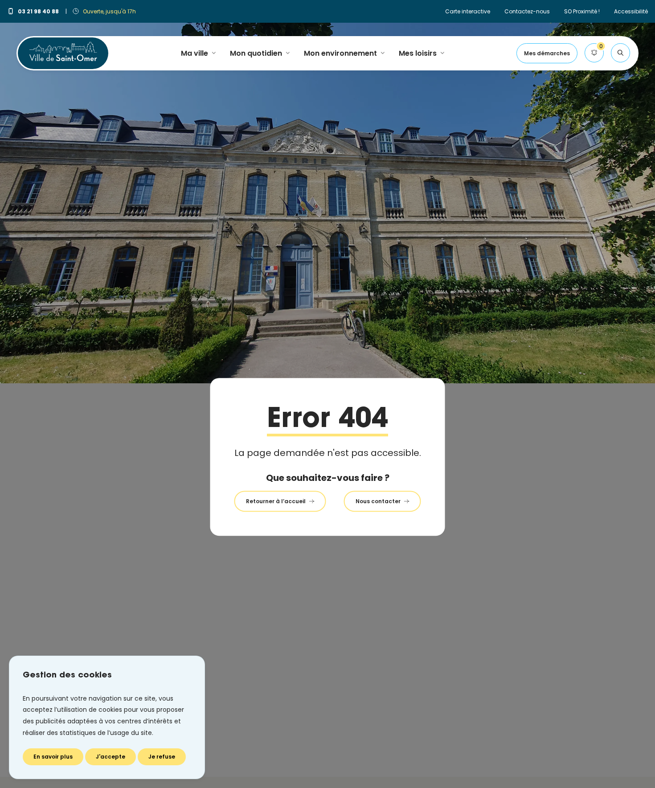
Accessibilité (631, 11)
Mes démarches (547, 53)
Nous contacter (378, 501)
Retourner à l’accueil (276, 501)
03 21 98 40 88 (39, 11)
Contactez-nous (527, 11)
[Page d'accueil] (63, 51)
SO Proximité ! (582, 11)
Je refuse (161, 756)
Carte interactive (467, 11)
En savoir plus (53, 756)
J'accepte (110, 756)
